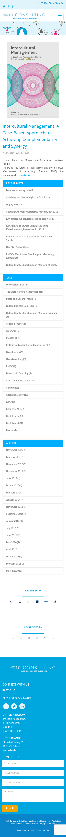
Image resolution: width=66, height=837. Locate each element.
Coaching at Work (17, 395)
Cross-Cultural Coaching (20, 381)
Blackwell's (13, 430)
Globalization (14, 352)
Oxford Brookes (16, 324)
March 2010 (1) (14, 571)
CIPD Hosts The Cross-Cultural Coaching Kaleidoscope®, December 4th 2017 (27, 228)
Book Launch (14, 423)
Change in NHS (15, 409)
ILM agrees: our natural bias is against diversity (30, 219)
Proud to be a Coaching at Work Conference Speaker (29, 238)
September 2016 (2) (16, 514)
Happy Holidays (14, 205)
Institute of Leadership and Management (28, 345)
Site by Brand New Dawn (41, 830)
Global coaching (16, 359)
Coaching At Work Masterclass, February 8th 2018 (32, 212)
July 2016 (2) (12, 528)
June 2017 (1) (13, 478)
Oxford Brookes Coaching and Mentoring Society (31, 265)
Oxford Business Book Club (22, 306)
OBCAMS (12, 331)
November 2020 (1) (16, 450)
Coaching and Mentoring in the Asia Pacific (28, 197)
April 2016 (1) (13, 549)
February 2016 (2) (15, 564)
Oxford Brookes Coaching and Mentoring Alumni (31, 315)
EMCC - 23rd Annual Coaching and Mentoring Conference (30, 256)
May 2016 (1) (13, 542)
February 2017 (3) (15, 493)
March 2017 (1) (14, 485)
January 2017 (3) (14, 500)
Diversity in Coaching (19, 373)
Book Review (14, 416)
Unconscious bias (17, 285)
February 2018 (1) (15, 457)
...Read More (24, 175)
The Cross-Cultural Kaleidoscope (24, 292)
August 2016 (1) (14, 521)
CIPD (10, 402)
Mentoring (13, 338)
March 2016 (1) (14, 557)
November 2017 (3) (16, 471)
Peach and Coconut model (21, 299)
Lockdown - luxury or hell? (19, 190)
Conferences (14, 388)
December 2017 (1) (16, 464)
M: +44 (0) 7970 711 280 (50, 3)
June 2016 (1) (13, 535)
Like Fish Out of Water (17, 247)
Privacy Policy (21, 830)
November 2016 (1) (16, 507)
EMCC (11, 366)
